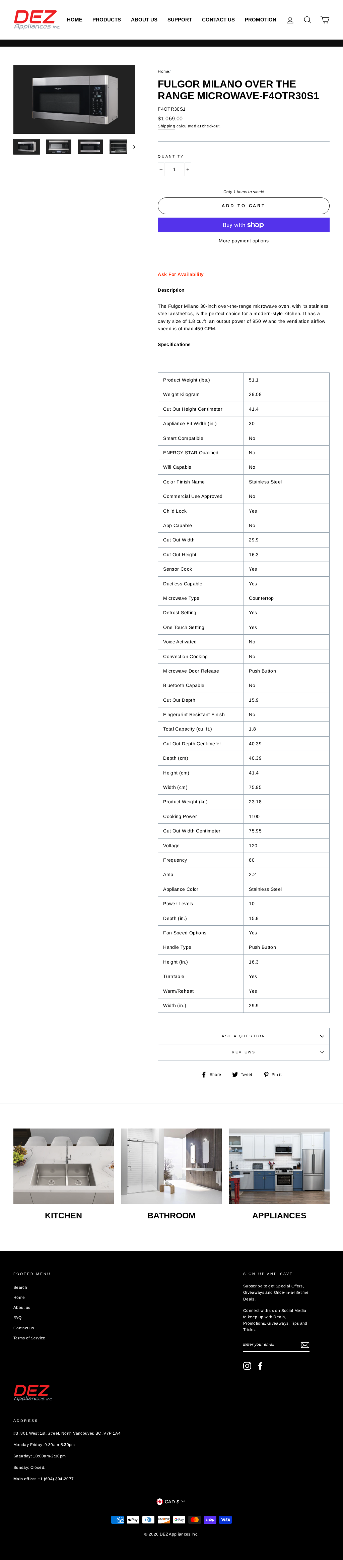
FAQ (17, 1317)
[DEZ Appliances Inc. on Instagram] (247, 1366)
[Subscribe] (305, 1345)
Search (20, 1287)
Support (179, 19)
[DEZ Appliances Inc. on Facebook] (260, 1366)
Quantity (171, 156)
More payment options (244, 240)
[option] (74, 99)
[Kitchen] (63, 1166)
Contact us (218, 19)
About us (144, 19)
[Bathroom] (171, 1166)
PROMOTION (260, 19)
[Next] (131, 147)
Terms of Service (29, 1338)
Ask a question (244, 1036)
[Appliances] (279, 1166)
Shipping (166, 126)
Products (106, 19)
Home (74, 19)
